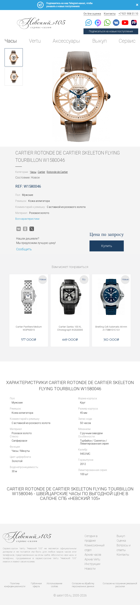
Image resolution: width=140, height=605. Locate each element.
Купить (106, 246)
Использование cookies (54, 585)
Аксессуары (66, 41)
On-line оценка (92, 13)
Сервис (127, 41)
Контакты (110, 13)
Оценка (121, 540)
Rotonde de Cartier (57, 172)
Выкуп (99, 41)
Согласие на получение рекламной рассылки (120, 585)
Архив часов (93, 554)
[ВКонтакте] (18, 229)
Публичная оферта (36, 585)
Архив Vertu (92, 559)
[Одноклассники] (25, 229)
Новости (90, 568)
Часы (11, 41)
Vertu (35, 41)
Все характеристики (27, 219)
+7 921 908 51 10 (128, 13)
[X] (32, 229)
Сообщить (24, 249)
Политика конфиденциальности (14, 585)
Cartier (41, 172)
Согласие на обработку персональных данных (83, 585)
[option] (14, 57)
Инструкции (92, 564)
